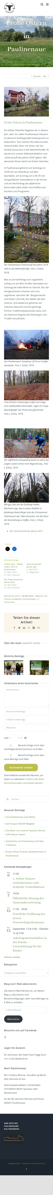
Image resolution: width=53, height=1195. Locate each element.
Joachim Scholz (14, 596)
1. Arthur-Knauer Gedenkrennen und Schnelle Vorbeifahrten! (29, 883)
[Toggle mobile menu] (47, 4)
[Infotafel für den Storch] (39, 661)
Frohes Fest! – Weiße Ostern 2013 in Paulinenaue (13, 567)
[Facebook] (5, 1037)
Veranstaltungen (29, 599)
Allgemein (39, 596)
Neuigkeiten (17, 599)
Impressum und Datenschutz (33, 1163)
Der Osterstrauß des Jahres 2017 (26, 531)
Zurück (36, 76)
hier (6, 1058)
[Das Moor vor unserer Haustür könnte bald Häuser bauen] (13, 661)
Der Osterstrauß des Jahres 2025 (13, 580)
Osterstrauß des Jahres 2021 (33, 565)
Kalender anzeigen (12, 957)
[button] (6, 668)
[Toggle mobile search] (42, 4)
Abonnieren (13, 1019)
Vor (45, 76)
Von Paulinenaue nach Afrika (20, 817)
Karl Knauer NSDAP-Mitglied (20, 823)
